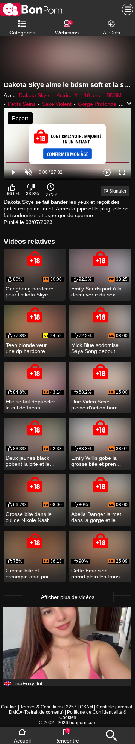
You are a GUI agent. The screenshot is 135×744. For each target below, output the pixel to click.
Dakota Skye (34, 95)
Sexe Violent (57, 104)
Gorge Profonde (97, 104)
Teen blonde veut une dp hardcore (26, 348)
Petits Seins (22, 104)
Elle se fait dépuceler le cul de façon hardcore (30, 405)
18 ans (92, 95)
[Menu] (125, 9)
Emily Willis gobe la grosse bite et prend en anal (95, 461)
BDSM (114, 95)
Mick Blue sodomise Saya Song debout (94, 348)
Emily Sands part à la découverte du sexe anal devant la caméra (96, 292)
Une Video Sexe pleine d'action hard (94, 405)
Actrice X (67, 95)
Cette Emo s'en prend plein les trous (95, 573)
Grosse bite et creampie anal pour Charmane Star (29, 573)
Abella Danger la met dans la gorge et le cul (96, 517)
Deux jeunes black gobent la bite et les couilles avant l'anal (29, 461)
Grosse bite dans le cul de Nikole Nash (29, 517)
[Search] (111, 735)
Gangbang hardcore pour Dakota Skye (30, 292)
